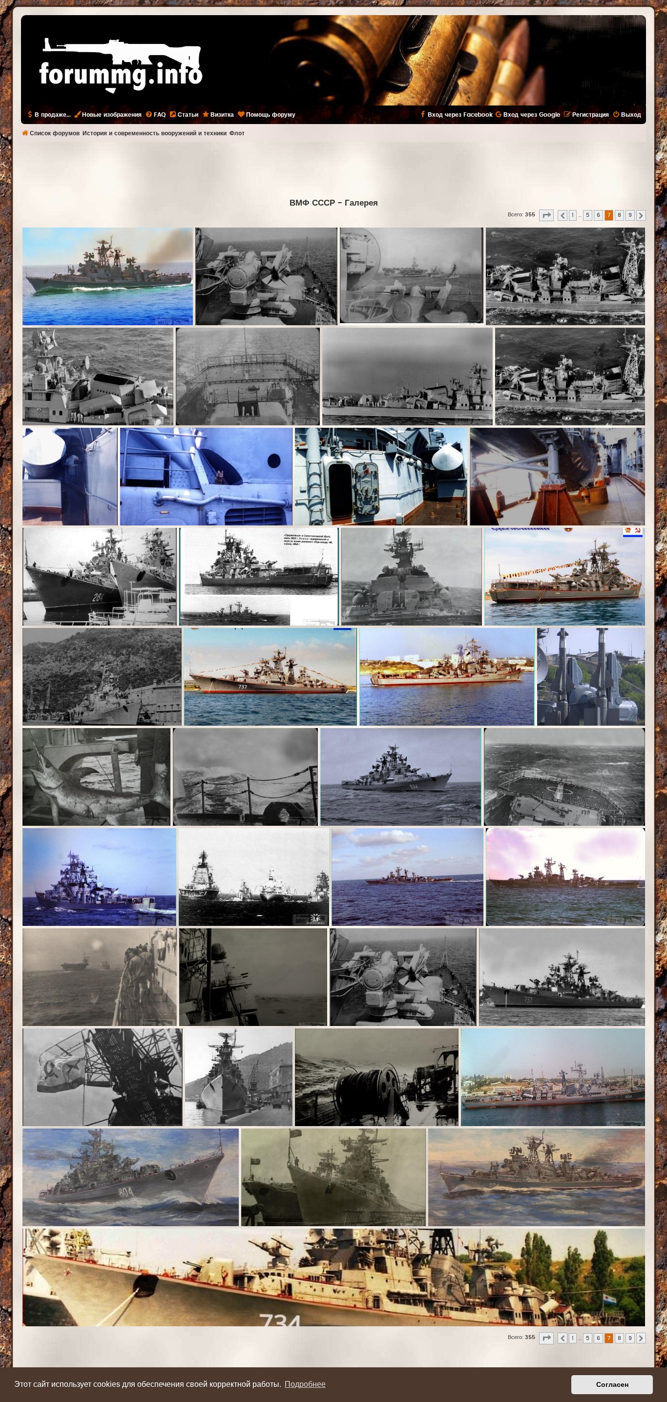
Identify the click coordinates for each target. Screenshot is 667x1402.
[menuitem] (155, 115)
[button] (546, 215)
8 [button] (619, 215)
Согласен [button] (612, 1384)
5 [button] (587, 215)
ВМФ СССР (312, 203)
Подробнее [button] (305, 1384)
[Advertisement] (333, 169)
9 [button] (630, 215)
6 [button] (598, 215)
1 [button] (573, 215)
